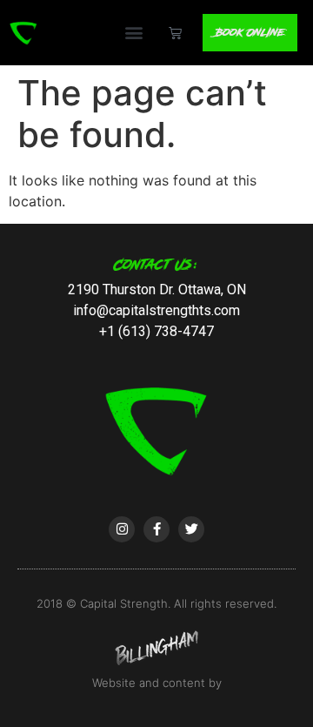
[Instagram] (122, 529)
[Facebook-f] (156, 529)
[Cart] (175, 33)
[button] (133, 32)
